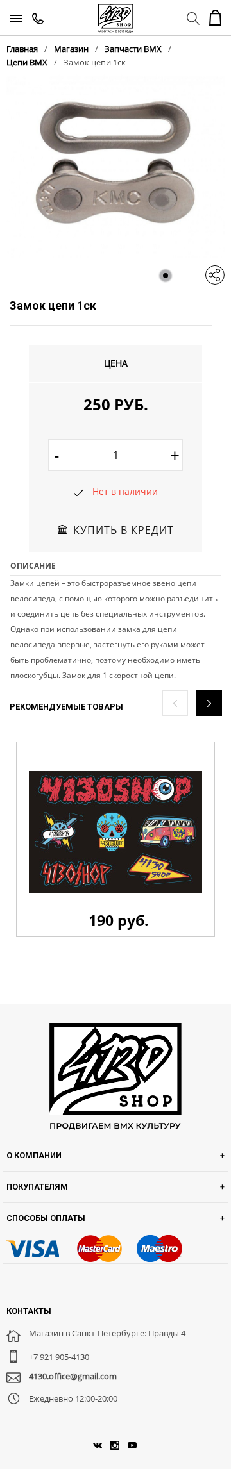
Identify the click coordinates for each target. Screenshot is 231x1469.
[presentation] (175, 703)
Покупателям (37, 1186)
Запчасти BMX (133, 48)
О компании (34, 1155)
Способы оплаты (45, 1218)
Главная (22, 48)
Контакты (28, 1311)
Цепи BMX (26, 62)
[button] (165, 275)
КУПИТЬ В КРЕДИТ (123, 530)
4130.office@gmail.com (73, 1376)
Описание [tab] (33, 565)
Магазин (71, 48)
